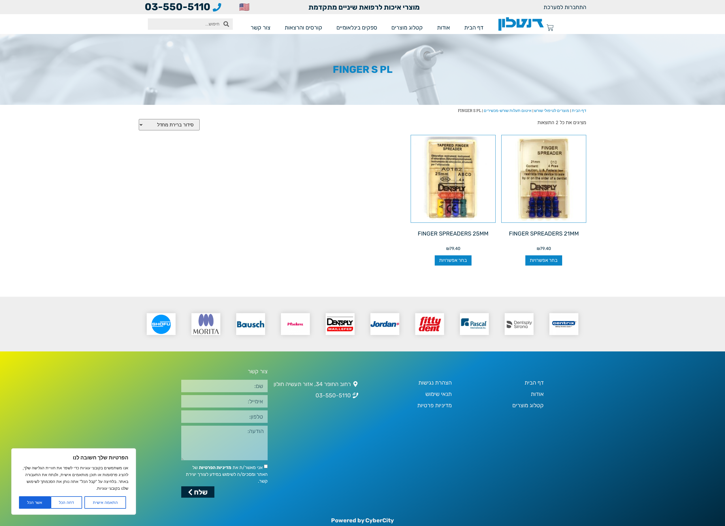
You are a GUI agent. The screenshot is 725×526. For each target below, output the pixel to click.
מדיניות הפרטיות (215, 467)
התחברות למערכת (564, 7)
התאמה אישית (105, 502)
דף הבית (473, 27)
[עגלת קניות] (550, 27)
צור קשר (260, 27)
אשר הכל (34, 502)
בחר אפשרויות (544, 260)
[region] (73, 481)
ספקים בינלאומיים (356, 27)
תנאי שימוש (438, 394)
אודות (443, 27)
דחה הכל (66, 502)
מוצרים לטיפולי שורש (551, 110)
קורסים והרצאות (303, 27)
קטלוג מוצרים (407, 27)
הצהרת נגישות (435, 382)
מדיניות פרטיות (434, 405)
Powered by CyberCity (362, 520)
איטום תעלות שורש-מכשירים (508, 110)
